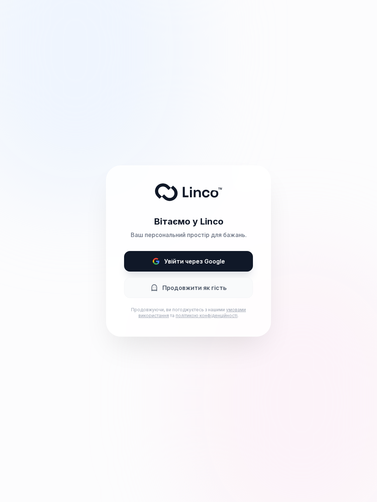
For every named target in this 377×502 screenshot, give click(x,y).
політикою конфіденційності (206, 315)
